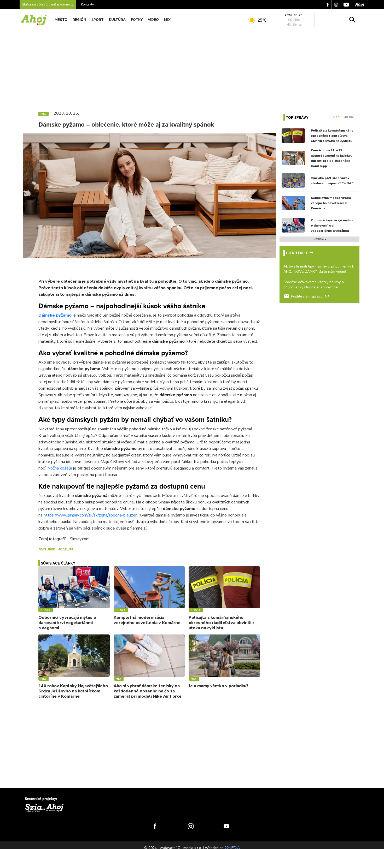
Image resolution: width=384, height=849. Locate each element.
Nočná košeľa (59, 468)
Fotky (137, 19)
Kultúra (117, 19)
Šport (97, 19)
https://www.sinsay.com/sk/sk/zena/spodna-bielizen (90, 515)
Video (153, 19)
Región (79, 19)
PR (71, 549)
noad (62, 549)
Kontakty (87, 4)
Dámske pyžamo (55, 315)
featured (46, 549)
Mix (167, 19)
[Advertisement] (192, 67)
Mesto (61, 19)
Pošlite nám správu (307, 296)
